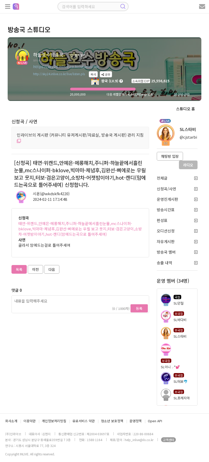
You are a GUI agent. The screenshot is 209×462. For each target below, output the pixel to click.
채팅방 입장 (170, 156)
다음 (51, 269)
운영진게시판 (167, 199)
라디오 (188, 164)
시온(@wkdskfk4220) (51, 193)
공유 (107, 74)
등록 (139, 308)
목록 (19, 269)
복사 (93, 74)
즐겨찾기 (80, 55)
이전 (35, 269)
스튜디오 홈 (185, 108)
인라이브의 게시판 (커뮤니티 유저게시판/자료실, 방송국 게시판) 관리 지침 (80, 135)
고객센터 (168, 440)
